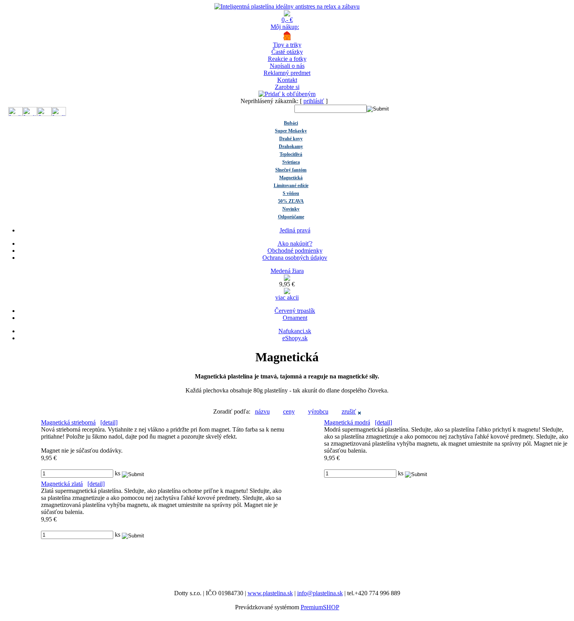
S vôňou (291, 193)
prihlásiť (313, 101)
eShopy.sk (295, 338)
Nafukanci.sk (294, 331)
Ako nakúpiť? (295, 243)
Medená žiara (287, 271)
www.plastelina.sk (270, 593)
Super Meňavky (291, 131)
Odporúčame (291, 216)
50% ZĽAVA (291, 201)
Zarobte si (287, 87)
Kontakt (287, 80)
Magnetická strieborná (68, 422)
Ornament (295, 317)
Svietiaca (291, 162)
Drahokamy (291, 146)
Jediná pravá (295, 230)
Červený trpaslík (295, 310)
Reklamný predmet (287, 73)
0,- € (287, 19)
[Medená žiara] (287, 278)
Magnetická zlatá (62, 483)
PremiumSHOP (320, 607)
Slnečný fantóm (291, 170)
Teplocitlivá (291, 154)
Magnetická (291, 177)
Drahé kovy (291, 138)
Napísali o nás (287, 65)
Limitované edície (291, 185)
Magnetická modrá (347, 422)
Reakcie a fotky (287, 58)
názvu (262, 411)
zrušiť (349, 411)
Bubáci (291, 123)
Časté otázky (287, 51)
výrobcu (318, 411)
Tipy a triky (287, 44)
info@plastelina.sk (320, 593)
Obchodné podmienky (295, 250)
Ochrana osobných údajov (294, 257)
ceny (289, 411)
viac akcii (287, 297)
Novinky (290, 209)
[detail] (109, 422)
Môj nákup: (285, 26)
